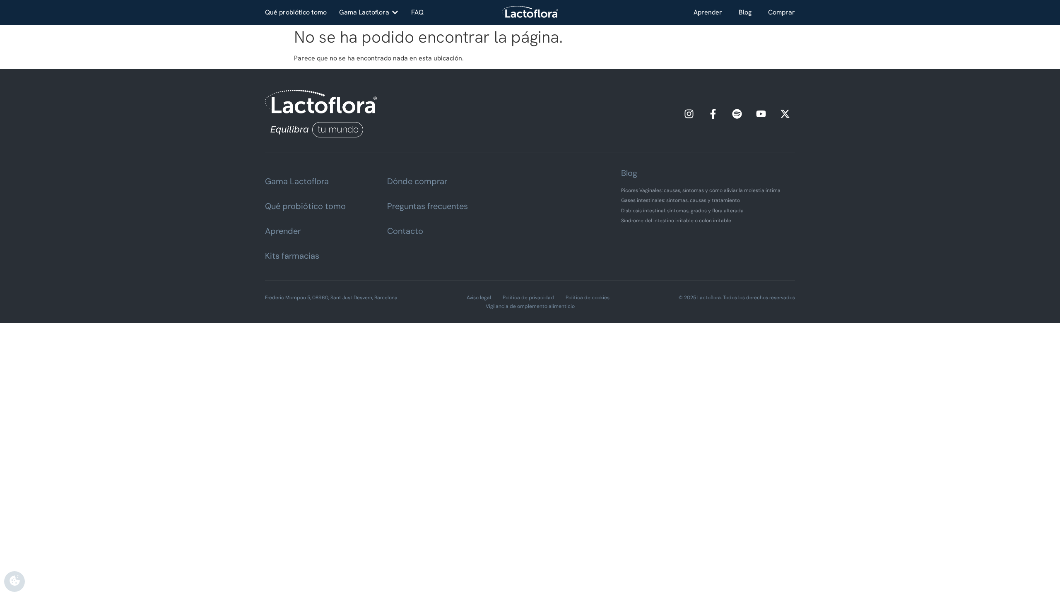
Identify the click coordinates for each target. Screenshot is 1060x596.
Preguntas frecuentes (427, 206)
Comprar (781, 12)
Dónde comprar (417, 181)
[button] (369, 12)
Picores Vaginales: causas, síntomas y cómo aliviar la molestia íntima (701, 190)
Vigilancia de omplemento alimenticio (530, 306)
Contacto (405, 231)
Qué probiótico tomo (305, 206)
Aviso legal (479, 297)
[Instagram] (689, 114)
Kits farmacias (292, 255)
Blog (745, 12)
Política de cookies (588, 297)
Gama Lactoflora (297, 181)
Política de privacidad (528, 297)
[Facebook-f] (713, 114)
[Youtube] (761, 114)
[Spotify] (737, 114)
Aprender (708, 12)
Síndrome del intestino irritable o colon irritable (676, 220)
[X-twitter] (785, 114)
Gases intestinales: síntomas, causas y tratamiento (680, 200)
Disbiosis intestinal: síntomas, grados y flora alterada (682, 210)
